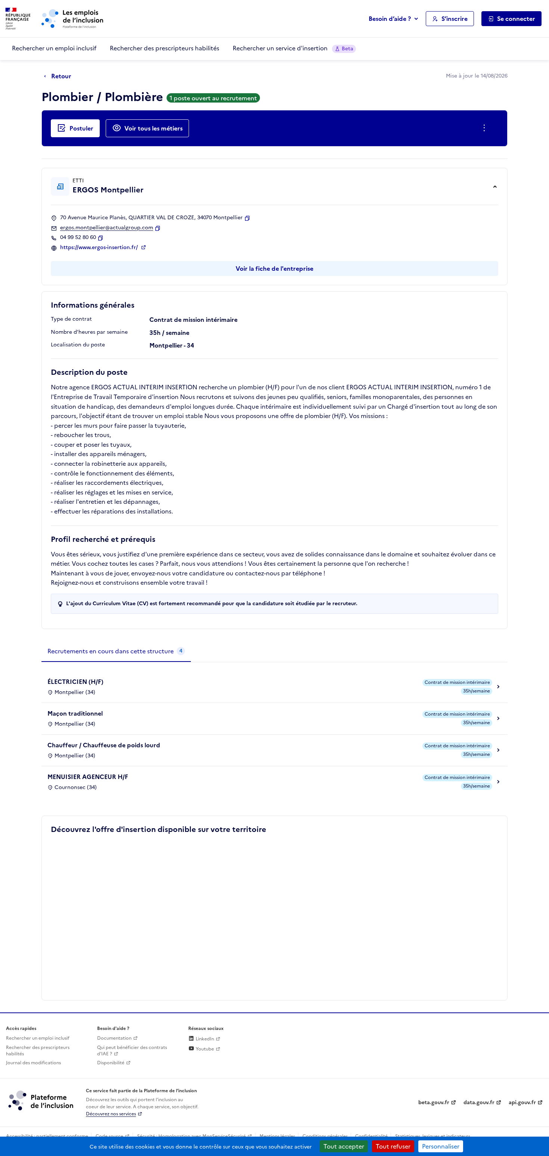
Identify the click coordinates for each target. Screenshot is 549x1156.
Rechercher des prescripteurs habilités (164, 48)
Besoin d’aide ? (390, 18)
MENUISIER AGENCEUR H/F (87, 776)
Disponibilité (110, 1062)
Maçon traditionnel (75, 713)
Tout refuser (393, 1146)
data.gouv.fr (478, 1102)
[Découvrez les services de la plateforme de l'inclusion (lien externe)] (41, 1100)
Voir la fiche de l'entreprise (274, 268)
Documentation (114, 1038)
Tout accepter (343, 1146)
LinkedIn (204, 1039)
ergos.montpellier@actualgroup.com (106, 228)
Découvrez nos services (111, 1114)
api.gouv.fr (522, 1102)
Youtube (204, 1049)
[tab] (116, 651)
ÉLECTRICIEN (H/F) (75, 681)
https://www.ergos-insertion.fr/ (99, 247)
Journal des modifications (33, 1062)
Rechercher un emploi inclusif (54, 48)
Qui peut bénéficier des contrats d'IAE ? (132, 1050)
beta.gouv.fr (433, 1102)
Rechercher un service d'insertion (293, 48)
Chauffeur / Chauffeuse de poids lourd (103, 745)
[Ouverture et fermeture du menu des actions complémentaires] (485, 128)
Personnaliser (440, 1146)
